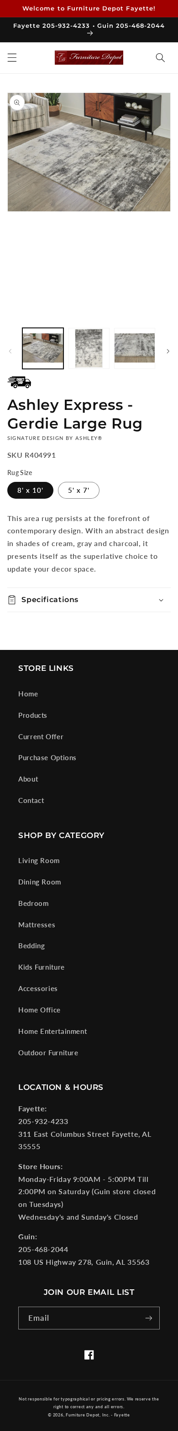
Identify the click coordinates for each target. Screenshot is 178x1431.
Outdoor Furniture (48, 1052)
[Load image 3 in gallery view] (134, 348)
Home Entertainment (52, 1031)
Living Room (39, 860)
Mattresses (36, 924)
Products (32, 715)
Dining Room (39, 882)
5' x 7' (78, 490)
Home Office (39, 1010)
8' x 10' (30, 490)
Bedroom (33, 903)
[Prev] (10, 351)
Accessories (38, 988)
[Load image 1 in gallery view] (42, 348)
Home (28, 694)
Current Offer (40, 736)
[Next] (168, 351)
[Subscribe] (148, 1318)
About (28, 779)
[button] (11, 57)
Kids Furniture (41, 967)
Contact (31, 800)
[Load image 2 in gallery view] (89, 348)
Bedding (31, 945)
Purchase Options (47, 757)
